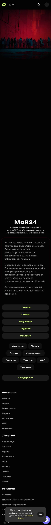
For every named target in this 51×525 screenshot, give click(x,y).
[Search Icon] (39, 4)
